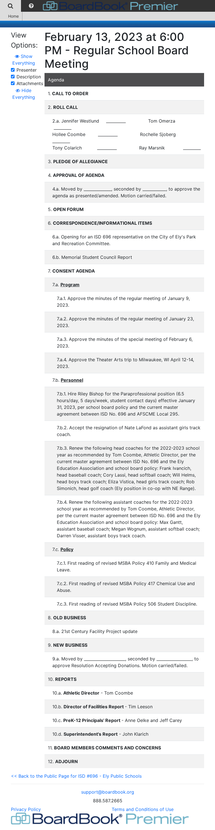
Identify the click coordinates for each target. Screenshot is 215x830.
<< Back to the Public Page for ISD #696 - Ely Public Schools (76, 776)
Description (29, 76)
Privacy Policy (26, 809)
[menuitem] (10, 6)
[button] (31, 6)
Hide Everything (23, 94)
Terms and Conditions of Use (143, 809)
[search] (10, 6)
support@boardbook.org (107, 792)
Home (13, 16)
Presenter (27, 70)
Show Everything (23, 59)
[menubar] (90, 6)
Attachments (30, 83)
